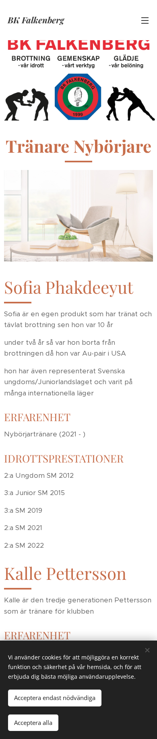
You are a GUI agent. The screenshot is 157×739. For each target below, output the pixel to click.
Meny (145, 20)
